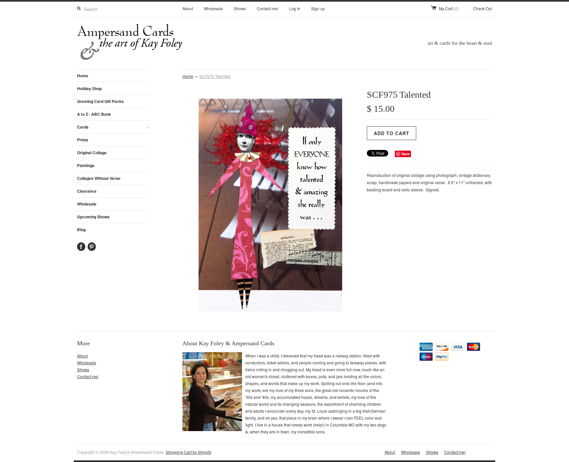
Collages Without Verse (99, 178)
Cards (113, 127)
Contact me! (267, 8)
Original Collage (92, 153)
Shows (240, 8)
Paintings (86, 165)
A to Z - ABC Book (94, 114)
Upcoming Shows (93, 217)
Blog (81, 229)
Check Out (482, 8)
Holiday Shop (89, 88)
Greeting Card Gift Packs (100, 101)
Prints (82, 140)
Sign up (318, 8)
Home (82, 76)
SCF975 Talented (214, 76)
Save (405, 153)
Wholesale (213, 8)
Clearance (86, 191)
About (187, 8)
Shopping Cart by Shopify (188, 452)
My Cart (449, 8)
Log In (294, 8)
